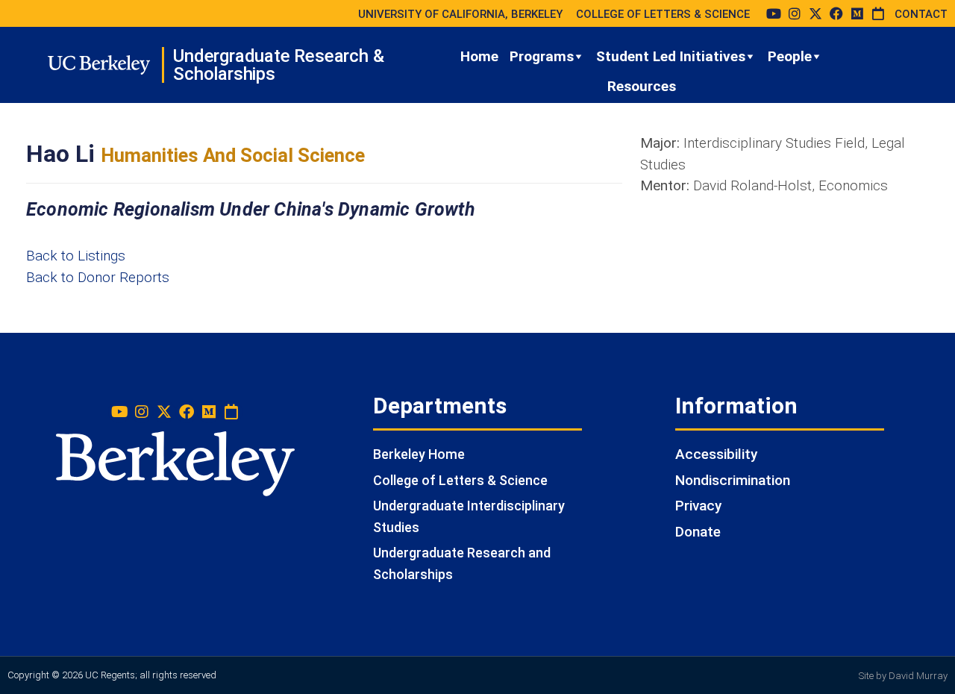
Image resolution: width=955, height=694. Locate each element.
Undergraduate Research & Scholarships (278, 65)
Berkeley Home (419, 454)
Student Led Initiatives (670, 56)
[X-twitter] (815, 13)
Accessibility (716, 454)
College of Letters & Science (460, 480)
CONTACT (921, 14)
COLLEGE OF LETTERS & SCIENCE (663, 14)
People (790, 56)
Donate (698, 531)
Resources (641, 86)
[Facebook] (836, 13)
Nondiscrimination (732, 480)
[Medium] (857, 13)
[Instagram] (794, 13)
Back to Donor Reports (97, 277)
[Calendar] (878, 13)
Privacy (698, 505)
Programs (542, 56)
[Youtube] (773, 13)
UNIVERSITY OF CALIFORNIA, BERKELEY (460, 14)
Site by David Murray (903, 675)
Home (479, 56)
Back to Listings (75, 255)
